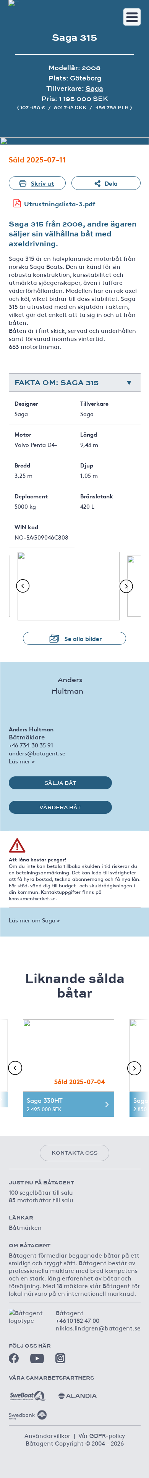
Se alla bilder (83, 638)
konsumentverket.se (32, 898)
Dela (111, 182)
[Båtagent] (13, 3)
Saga (94, 88)
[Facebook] (14, 1358)
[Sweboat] (28, 1393)
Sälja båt (60, 783)
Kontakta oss (74, 1153)
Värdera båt (60, 807)
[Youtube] (37, 1358)
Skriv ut (42, 182)
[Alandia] (77, 1393)
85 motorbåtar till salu (41, 1199)
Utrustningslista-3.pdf (60, 203)
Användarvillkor (47, 1435)
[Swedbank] (28, 1412)
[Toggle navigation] (132, 17)
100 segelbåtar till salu (41, 1192)
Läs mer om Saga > (34, 920)
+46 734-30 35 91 (31, 745)
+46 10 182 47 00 (77, 1320)
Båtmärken (25, 1227)
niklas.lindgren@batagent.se (98, 1328)
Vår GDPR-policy (101, 1435)
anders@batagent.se (37, 753)
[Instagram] (60, 1358)
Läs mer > (22, 761)
